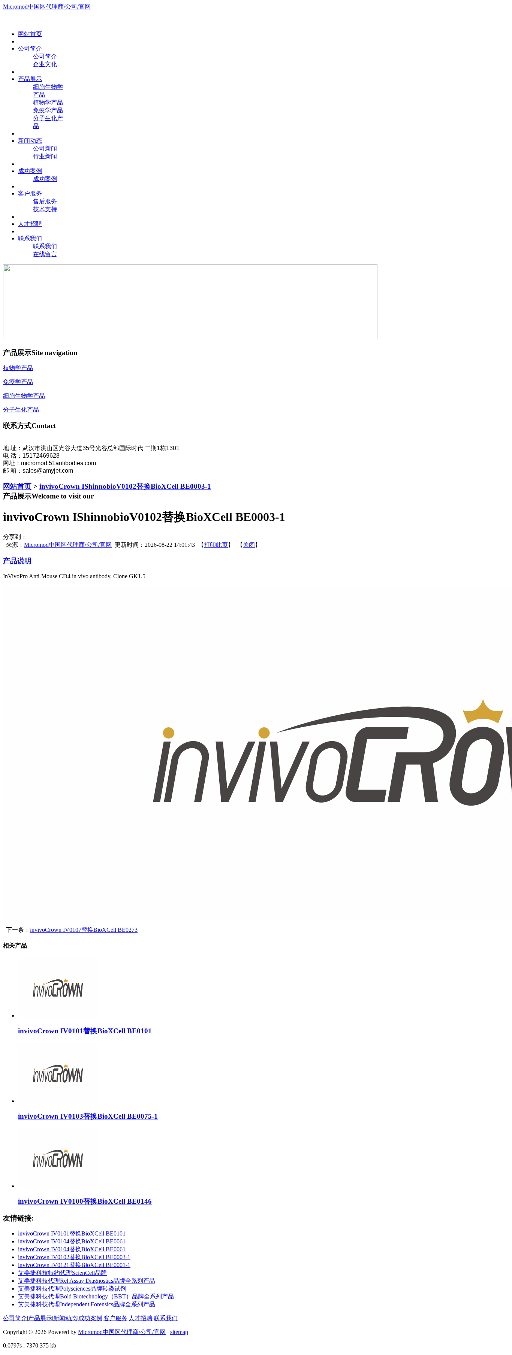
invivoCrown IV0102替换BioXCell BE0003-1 (74, 1257)
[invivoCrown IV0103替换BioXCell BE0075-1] (58, 1101)
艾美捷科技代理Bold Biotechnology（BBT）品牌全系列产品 (96, 1296)
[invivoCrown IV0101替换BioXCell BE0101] (58, 1015)
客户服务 (115, 1318)
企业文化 (45, 64)
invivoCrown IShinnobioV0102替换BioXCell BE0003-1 (125, 486)
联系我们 (45, 246)
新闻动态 (65, 1318)
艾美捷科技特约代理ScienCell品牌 (62, 1273)
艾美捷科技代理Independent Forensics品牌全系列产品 (86, 1304)
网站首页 (17, 486)
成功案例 (45, 179)
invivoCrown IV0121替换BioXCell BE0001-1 (74, 1265)
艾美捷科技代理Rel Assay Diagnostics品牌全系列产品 (86, 1280)
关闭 (249, 545)
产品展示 (40, 1318)
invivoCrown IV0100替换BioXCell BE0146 (85, 1201)
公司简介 (45, 56)
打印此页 (216, 545)
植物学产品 (48, 102)
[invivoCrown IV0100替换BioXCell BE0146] (58, 1186)
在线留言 (45, 254)
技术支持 (45, 209)
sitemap (179, 1332)
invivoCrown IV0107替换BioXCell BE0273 (84, 930)
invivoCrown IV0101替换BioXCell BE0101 (85, 1031)
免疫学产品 (48, 110)
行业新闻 (45, 156)
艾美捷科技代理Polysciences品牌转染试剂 (72, 1288)
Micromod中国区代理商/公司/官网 (47, 6)
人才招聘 (141, 1318)
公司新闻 (45, 148)
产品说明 (17, 561)
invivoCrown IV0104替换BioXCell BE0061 (72, 1241)
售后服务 (45, 201)
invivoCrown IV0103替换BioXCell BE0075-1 (88, 1116)
